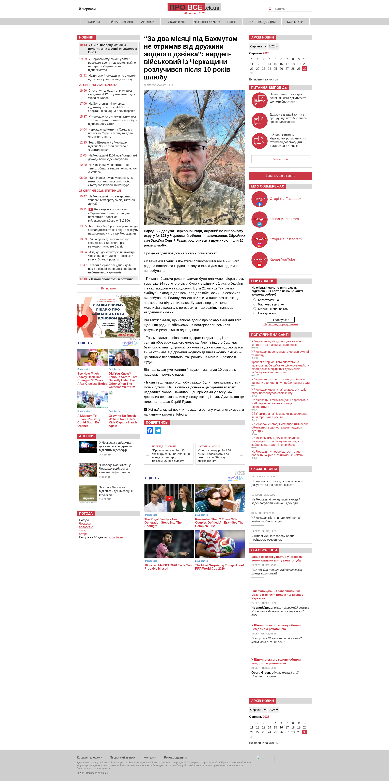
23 (263, 68)
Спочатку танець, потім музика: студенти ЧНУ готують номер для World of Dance (111, 94)
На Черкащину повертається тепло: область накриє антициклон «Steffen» (112, 168)
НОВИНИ (86, 37)
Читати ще (280, 159)
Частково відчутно (271, 304)
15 (275, 64)
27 (287, 68)
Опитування (263, 281)
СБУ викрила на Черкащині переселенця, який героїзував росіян (280, 415)
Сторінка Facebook (285, 199)
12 (257, 64)
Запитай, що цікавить (280, 175)
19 (298, 64)
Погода (86, 513)
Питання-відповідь (269, 87)
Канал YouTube (282, 259)
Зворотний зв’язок (122, 757)
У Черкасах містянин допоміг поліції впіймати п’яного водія (276, 519)
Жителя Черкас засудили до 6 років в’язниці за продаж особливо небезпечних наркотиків (112, 268)
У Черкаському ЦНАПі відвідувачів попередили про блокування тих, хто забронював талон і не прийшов (276, 441)
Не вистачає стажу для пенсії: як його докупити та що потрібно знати (288, 97)
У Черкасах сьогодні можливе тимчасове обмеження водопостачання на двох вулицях (280, 427)
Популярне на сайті (270, 334)
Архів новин (262, 37)
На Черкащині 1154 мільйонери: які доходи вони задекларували (112, 157)
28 (293, 68)
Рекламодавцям (262, 22)
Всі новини (108, 288)
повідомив (176, 253)
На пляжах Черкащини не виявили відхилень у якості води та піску (112, 77)
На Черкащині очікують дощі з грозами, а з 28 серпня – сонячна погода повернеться (279, 403)
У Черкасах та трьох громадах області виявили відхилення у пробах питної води (280, 380)
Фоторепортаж (207, 22)
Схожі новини (264, 469)
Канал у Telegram (284, 219)
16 (281, 64)
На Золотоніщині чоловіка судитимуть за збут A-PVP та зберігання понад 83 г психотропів (111, 107)
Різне (231, 22)
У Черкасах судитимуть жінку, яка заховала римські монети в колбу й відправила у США (112, 120)
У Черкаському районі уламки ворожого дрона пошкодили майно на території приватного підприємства (112, 64)
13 (263, 64)
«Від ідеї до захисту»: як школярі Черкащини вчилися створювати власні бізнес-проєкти (111, 255)
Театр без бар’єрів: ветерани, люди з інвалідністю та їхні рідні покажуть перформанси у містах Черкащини (113, 229)
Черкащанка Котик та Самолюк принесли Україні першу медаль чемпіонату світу (110, 133)
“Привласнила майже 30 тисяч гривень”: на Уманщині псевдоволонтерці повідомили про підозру (171, 455)
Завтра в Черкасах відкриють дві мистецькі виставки (116, 490)
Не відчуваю (267, 313)
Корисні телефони (89, 757)
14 (269, 64)
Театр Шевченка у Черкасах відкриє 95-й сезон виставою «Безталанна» (108, 146)
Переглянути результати (281, 324)
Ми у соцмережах (267, 186)
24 (269, 68)
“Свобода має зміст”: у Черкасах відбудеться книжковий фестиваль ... (116, 468)
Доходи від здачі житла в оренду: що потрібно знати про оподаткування (288, 118)
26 (281, 68)
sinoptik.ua (116, 537)
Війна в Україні (120, 22)
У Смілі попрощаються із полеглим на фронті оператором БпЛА (112, 48)
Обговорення (264, 550)
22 (257, 68)
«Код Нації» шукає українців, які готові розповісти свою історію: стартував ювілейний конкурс (110, 181)
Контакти (295, 22)
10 (304, 59)
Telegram (182, 414)
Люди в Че (176, 22)
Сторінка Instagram (286, 239)
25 (275, 68)
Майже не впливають (273, 309)
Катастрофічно (268, 300)
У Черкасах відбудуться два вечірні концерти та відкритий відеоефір (116, 446)
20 (304, 64)
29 (298, 68)
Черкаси (89, 9)
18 (293, 64)
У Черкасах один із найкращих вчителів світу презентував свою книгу (278, 391)
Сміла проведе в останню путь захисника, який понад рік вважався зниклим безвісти (109, 242)
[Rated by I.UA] (266, 761)
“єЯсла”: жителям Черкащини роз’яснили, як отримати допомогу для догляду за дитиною (288, 140)
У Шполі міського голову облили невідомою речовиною (273, 537)
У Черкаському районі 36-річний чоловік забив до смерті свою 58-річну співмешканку (215, 455)
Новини (93, 22)
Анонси (148, 22)
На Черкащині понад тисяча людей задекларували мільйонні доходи (275, 501)
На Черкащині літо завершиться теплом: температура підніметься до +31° (111, 200)
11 (251, 64)
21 (251, 68)
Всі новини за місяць (263, 79)
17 (287, 64)
